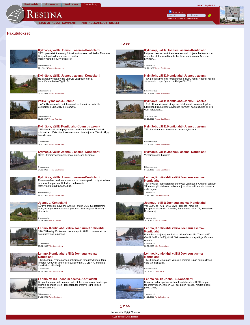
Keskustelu (71, 4)
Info (199, 5)
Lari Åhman (159, 271)
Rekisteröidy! (192, 18)
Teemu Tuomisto (55, 119)
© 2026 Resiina (131, 317)
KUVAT (56, 23)
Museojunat (51, 4)
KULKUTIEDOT (98, 23)
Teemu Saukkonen (56, 68)
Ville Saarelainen (161, 195)
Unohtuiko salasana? (177, 18)
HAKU (83, 23)
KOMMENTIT (70, 23)
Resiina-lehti (31, 4)
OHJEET (114, 23)
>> (128, 44)
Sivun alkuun (118, 317)
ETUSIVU (44, 23)
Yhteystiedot (208, 5)
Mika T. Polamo (54, 221)
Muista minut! (177, 12)
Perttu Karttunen (55, 297)
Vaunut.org (91, 4)
